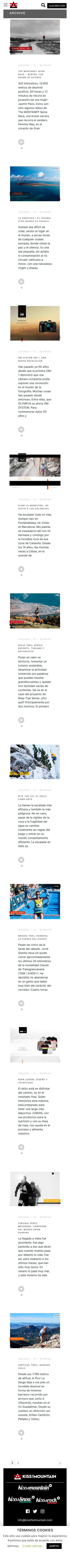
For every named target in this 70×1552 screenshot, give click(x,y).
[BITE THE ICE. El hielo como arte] (35, 762)
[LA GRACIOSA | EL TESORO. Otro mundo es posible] (35, 184)
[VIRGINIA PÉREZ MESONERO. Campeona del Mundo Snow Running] (35, 1189)
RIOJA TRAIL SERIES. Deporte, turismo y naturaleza (31, 648)
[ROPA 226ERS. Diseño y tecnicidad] (35, 1045)
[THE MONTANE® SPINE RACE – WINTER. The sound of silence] (35, 37)
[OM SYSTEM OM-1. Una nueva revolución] (35, 323)
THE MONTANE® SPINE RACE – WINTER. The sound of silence (31, 74)
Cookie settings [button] (32, 1546)
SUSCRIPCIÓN (57, 5)
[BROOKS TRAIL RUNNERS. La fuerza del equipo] (35, 901)
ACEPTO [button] (54, 1546)
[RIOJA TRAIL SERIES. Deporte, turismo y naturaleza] (35, 611)
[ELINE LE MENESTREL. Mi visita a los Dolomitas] (35, 471)
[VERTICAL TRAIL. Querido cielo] (35, 1331)
